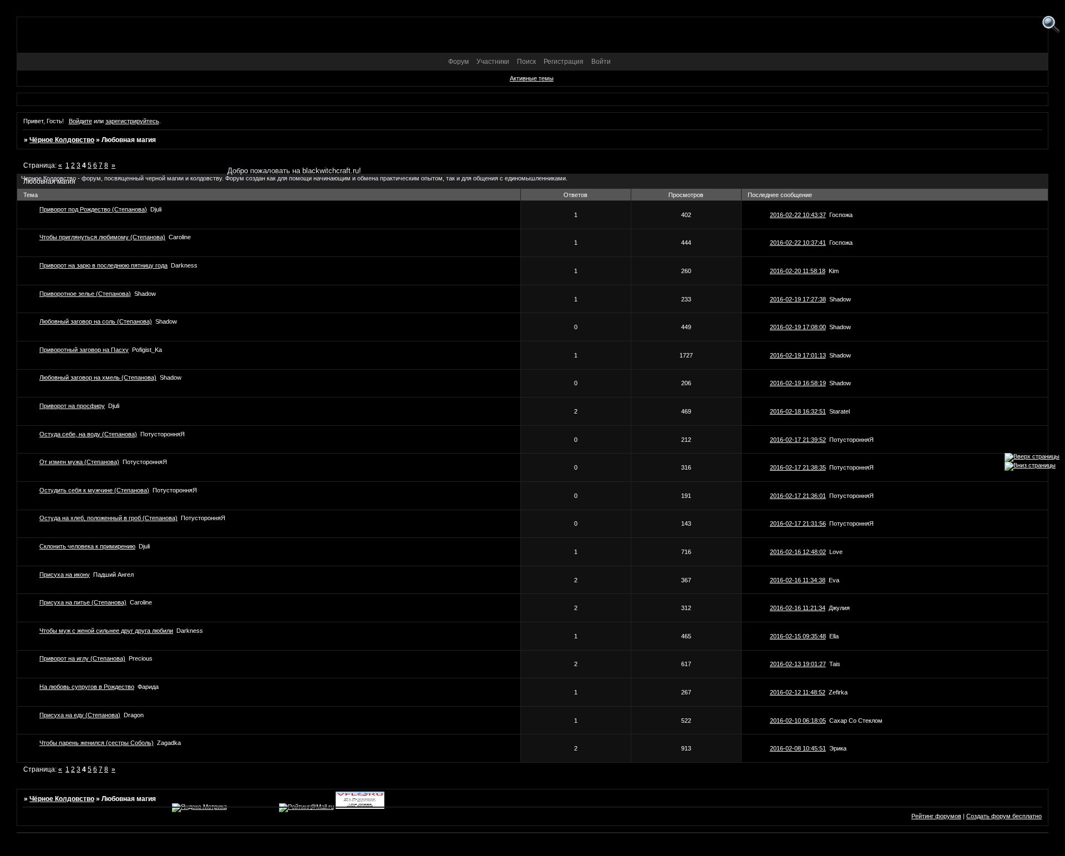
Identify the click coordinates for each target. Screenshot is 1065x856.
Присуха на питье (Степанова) (82, 602)
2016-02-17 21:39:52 (798, 439)
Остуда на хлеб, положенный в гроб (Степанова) (108, 518)
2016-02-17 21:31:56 (798, 523)
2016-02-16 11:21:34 (797, 608)
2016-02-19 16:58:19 (798, 383)
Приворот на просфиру (72, 405)
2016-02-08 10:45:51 (798, 748)
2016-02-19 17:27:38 (798, 299)
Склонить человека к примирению (87, 546)
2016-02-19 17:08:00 (798, 327)
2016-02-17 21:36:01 (798, 495)
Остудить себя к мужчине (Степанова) (94, 490)
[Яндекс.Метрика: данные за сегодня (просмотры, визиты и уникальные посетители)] (199, 807)
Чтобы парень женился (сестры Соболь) (96, 742)
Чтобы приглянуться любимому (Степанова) (102, 237)
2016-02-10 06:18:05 (798, 720)
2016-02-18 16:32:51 (798, 411)
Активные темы (532, 78)
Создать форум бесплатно (1004, 816)
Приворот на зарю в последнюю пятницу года (103, 265)
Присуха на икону (64, 574)
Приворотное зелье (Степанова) (85, 293)
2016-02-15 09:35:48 (798, 636)
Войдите (80, 121)
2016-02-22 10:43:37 (798, 215)
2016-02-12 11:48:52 (797, 692)
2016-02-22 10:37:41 (798, 242)
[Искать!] (1051, 24)
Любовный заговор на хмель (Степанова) (97, 377)
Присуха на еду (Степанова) (79, 715)
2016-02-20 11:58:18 (797, 271)
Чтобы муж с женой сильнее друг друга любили (106, 630)
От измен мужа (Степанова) (79, 462)
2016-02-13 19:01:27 (798, 664)
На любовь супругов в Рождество (86, 686)
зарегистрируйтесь (132, 121)
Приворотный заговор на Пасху (84, 349)
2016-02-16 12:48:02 (798, 551)
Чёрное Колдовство (61, 140)
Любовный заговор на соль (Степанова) (95, 321)
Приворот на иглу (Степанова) (82, 658)
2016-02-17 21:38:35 (798, 467)
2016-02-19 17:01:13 (798, 355)
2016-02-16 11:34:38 (797, 580)
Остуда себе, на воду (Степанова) (88, 434)
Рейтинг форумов (936, 816)
